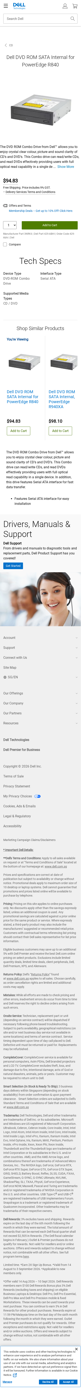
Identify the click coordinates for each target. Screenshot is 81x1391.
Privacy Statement (16, 786)
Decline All (48, 1382)
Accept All (68, 1382)
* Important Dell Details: (18, 850)
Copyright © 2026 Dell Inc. (22, 766)
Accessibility (12, 826)
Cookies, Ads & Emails (19, 806)
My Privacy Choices (18, 796)
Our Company (13, 703)
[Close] (76, 1349)
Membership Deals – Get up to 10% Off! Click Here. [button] (41, 210)
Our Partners (12, 713)
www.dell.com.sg (56, 866)
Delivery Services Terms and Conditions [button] (30, 192)
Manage (7, 1381)
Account (9, 638)
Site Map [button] (9, 668)
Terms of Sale (13, 776)
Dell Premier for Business (21, 750)
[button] (65, 6)
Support (9, 648)
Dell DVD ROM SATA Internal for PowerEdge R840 (22, 396)
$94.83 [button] (10, 181)
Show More (65, 167)
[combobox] (40, 19)
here (26, 1256)
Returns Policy (40, 974)
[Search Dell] (72, 18)
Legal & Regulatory (17, 816)
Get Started (13, 565)
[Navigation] (6, 6)
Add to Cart (49, 225)
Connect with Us (15, 658)
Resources (10, 723)
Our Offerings (13, 693)
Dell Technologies (16, 740)
